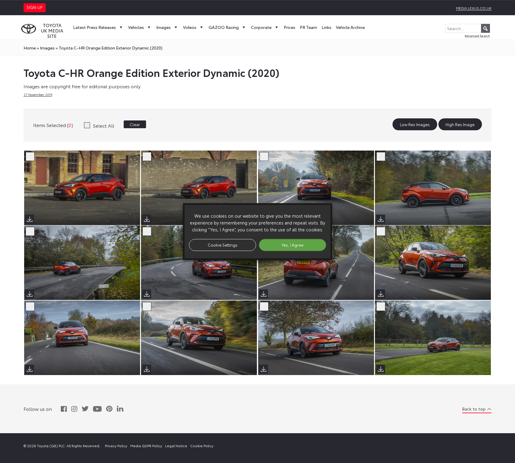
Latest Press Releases (94, 27)
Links (326, 27)
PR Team (308, 27)
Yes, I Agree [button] (292, 244)
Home (30, 48)
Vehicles (136, 27)
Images (163, 27)
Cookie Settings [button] (223, 244)
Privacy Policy (116, 445)
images (47, 48)
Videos (189, 27)
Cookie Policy (201, 445)
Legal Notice (176, 445)
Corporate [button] (261, 27)
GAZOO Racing (224, 27)
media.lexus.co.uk (473, 7)
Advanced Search (477, 35)
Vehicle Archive (350, 27)
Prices (289, 27)
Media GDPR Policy (146, 445)
